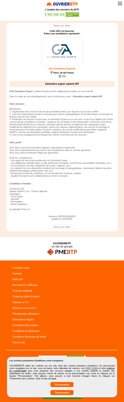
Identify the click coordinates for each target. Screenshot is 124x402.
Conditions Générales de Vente (29, 336)
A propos (17, 273)
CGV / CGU (91, 368)
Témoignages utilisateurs (25, 313)
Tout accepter (62, 392)
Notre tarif (17, 279)
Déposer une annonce (24, 308)
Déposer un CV (20, 302)
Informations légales (23, 319)
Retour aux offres (62, 25)
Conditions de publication (26, 331)
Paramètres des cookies (25, 325)
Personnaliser (62, 384)
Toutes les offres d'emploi (25, 296)
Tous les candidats (22, 290)
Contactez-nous (20, 267)
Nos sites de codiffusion (25, 285)
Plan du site (18, 342)
